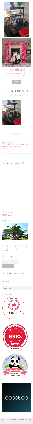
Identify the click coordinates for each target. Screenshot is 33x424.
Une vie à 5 (16, 70)
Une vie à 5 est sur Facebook (14, 273)
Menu (17, 82)
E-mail (4, 259)
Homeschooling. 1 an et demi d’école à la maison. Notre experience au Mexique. (16, 146)
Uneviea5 (20, 95)
